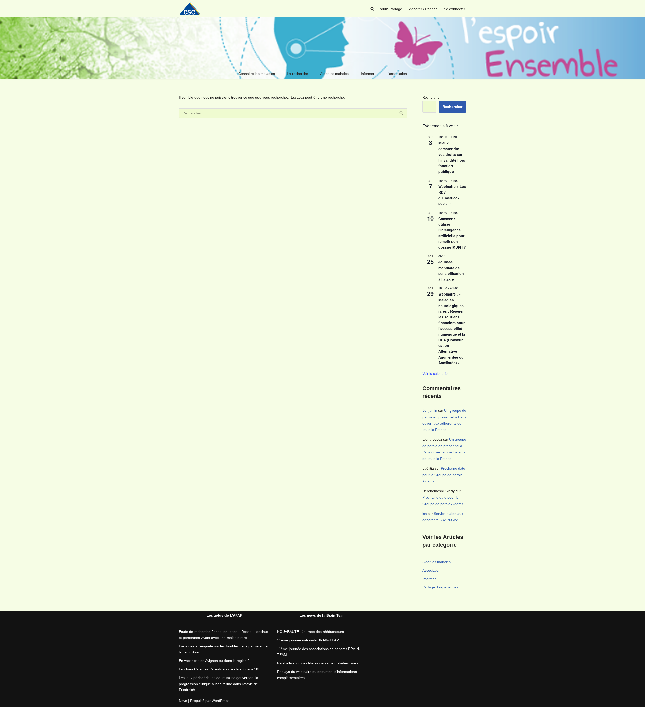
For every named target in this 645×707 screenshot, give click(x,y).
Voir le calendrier (435, 373)
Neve (183, 701)
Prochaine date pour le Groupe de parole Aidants (443, 474)
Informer (367, 74)
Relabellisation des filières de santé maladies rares (317, 663)
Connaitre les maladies (256, 74)
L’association (396, 74)
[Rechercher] (372, 9)
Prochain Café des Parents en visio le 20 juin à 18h (219, 669)
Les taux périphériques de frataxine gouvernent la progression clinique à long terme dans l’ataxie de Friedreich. (218, 684)
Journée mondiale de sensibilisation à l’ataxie (451, 270)
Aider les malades (334, 74)
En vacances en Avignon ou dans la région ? (214, 661)
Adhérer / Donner (423, 9)
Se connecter (454, 9)
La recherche (297, 74)
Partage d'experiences (440, 587)
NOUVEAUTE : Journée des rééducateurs (310, 632)
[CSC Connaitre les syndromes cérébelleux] (191, 8)
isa (424, 514)
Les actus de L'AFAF (224, 615)
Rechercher (431, 97)
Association (431, 570)
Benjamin (429, 410)
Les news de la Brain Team (322, 615)
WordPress (220, 701)
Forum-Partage (390, 9)
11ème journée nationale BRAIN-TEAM (308, 640)
